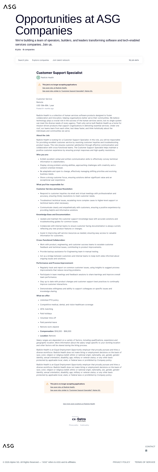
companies (40, 60)
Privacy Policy (121, 462)
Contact (150, 446)
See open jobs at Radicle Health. (54, 88)
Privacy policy (73, 425)
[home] (79, 7)
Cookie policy (84, 425)
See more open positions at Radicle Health (79, 404)
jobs (23, 60)
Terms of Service (145, 462)
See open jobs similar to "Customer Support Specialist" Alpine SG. (67, 91)
